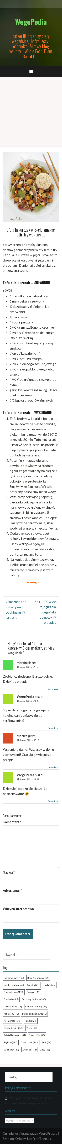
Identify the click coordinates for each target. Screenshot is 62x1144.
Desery (33, 992)
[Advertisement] (31, 110)
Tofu (46, 1042)
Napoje (31, 1020)
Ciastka (33, 985)
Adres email (12, 890)
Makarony (11, 1013)
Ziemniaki (29, 1049)
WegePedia (31, 21)
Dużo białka (13, 1006)
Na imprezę (12, 1020)
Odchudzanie (13, 1028)
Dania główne (14, 992)
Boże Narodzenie (38, 978)
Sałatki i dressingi (15, 1035)
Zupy (45, 1049)
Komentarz (12, 822)
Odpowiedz (53, 689)
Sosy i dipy (37, 1035)
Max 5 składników (34, 1013)
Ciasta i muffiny (14, 985)
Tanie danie (29, 1042)
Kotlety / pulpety (36, 1006)
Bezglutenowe (14, 978)
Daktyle (49, 985)
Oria (18, 1139)
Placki (32, 1028)
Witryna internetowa (18, 909)
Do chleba (11, 999)
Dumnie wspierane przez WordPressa (30, 1133)
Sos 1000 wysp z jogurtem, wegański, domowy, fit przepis (45, 612)
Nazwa (9, 872)
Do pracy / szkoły (34, 999)
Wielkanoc (11, 1049)
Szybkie (11, 1042)
